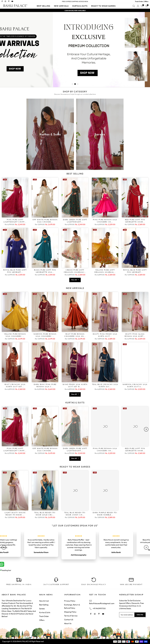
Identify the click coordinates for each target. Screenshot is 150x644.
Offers (41, 615)
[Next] (146, 429)
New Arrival (44, 596)
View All (74, 280)
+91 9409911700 (99, 603)
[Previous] (4, 429)
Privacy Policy (69, 596)
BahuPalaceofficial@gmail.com (101, 598)
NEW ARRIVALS (61, 6)
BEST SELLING (43, 6)
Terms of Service (70, 610)
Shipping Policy (70, 607)
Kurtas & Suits (44, 607)
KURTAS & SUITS (79, 6)
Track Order (44, 611)
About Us (67, 618)
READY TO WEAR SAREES (103, 6)
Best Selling (43, 599)
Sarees (42, 603)
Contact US (68, 614)
